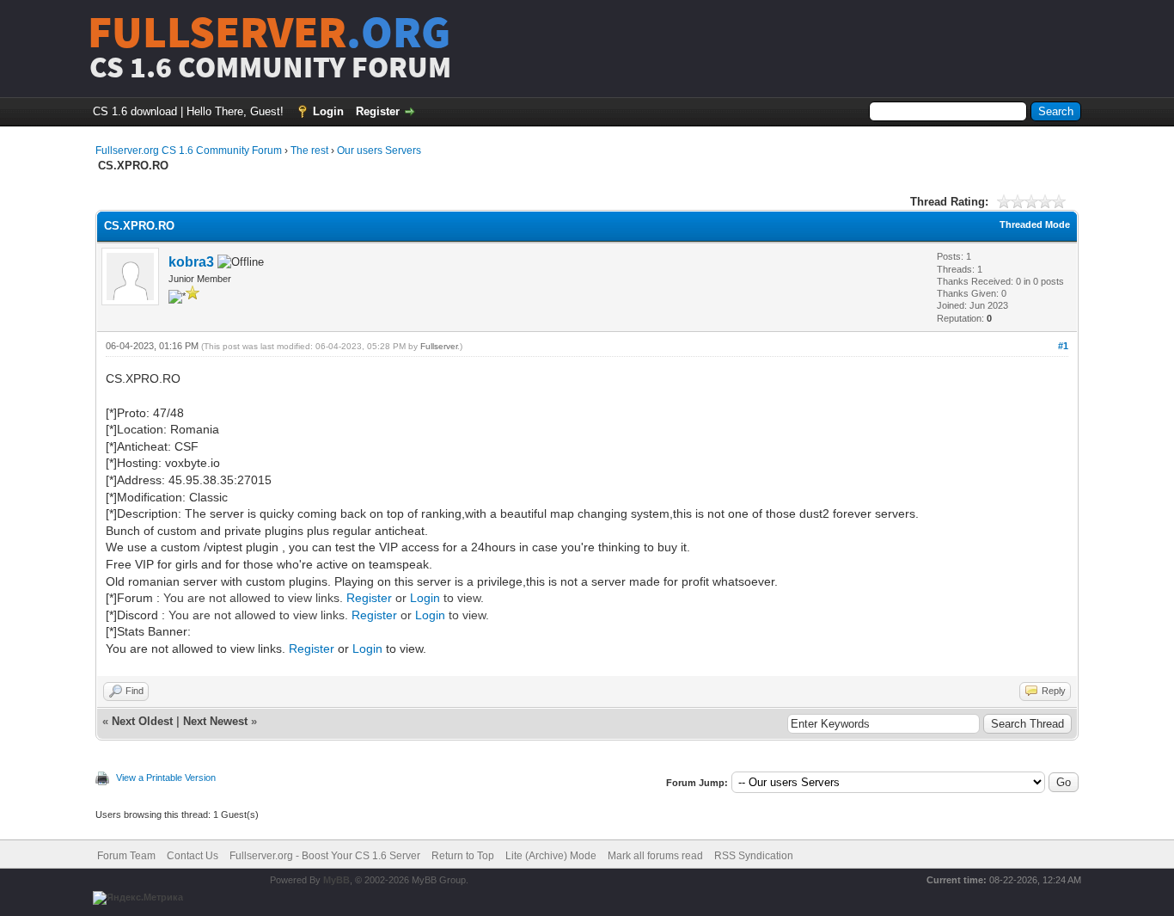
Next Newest (215, 721)
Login (328, 111)
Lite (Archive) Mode (550, 856)
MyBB (336, 880)
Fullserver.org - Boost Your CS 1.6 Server (324, 856)
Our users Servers (379, 150)
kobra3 (191, 262)
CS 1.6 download (135, 111)
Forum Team (126, 856)
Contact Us (192, 856)
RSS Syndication (753, 856)
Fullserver (438, 346)
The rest (309, 150)
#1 (1063, 346)
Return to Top (462, 856)
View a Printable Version (166, 777)
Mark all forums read (655, 856)
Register (378, 111)
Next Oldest (142, 721)
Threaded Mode (1035, 224)
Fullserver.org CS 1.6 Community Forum (188, 150)
